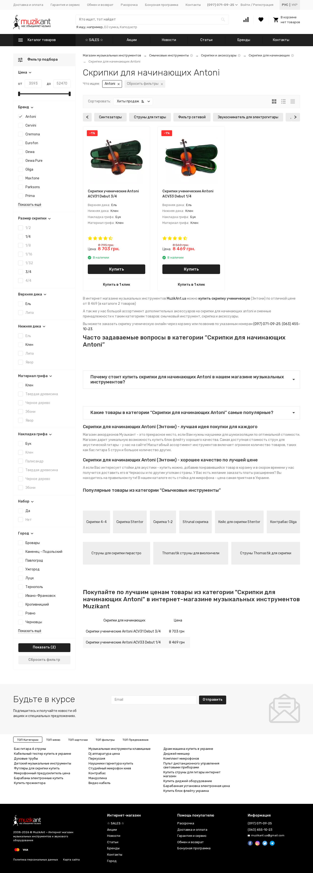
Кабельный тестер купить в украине (42, 753)
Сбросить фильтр (44, 660)
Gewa (29, 152)
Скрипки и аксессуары (218, 55)
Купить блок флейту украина (186, 791)
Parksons (32, 187)
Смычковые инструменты (169, 55)
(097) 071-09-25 (266, 324)
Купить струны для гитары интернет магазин (192, 774)
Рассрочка (129, 5)
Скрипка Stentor (129, 522)
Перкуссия (97, 758)
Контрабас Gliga (283, 522)
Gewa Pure (34, 161)
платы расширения (258, 473)
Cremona (32, 134)
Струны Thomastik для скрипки (265, 553)
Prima (30, 196)
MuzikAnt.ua (176, 298)
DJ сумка (111, 27)
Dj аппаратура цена (104, 753)
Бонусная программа (161, 5)
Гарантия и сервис (65, 5)
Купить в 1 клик (116, 285)
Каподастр (128, 27)
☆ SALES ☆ (94, 40)
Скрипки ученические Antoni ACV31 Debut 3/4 (123, 631)
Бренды (243, 40)
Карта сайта (71, 859)
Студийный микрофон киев (110, 768)
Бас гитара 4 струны (30, 749)
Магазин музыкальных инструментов (112, 55)
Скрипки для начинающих (269, 55)
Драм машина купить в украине (188, 749)
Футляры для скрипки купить (37, 768)
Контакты (193, 5)
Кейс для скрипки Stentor (239, 522)
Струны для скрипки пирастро (116, 553)
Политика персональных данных (35, 859)
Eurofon (31, 143)
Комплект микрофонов (181, 758)
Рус (285, 5)
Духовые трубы (26, 758)
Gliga (29, 169)
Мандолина (98, 778)
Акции (132, 40)
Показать (41, 647)
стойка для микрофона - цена (201, 478)
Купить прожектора (29, 783)
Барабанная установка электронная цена (196, 786)
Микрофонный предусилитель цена (42, 773)
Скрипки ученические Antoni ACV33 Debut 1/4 (123, 642)
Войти (245, 5)
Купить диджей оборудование (187, 781)
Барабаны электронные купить (38, 778)
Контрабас (97, 773)
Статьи (206, 40)
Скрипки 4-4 (96, 522)
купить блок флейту (168, 440)
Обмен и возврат (100, 5)
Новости (169, 40)
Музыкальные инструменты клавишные (120, 749)
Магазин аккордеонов (101, 435)
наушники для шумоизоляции (229, 435)
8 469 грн (177, 642)
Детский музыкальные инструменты (42, 763)
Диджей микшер (176, 753)
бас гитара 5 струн (105, 450)
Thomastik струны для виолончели (190, 553)
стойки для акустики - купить (146, 468)
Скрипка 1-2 (163, 522)
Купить (116, 269)
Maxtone (32, 178)
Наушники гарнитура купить (111, 763)
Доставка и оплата (28, 5)
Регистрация (263, 5)
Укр (294, 5)
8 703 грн (176, 631)
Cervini (30, 125)
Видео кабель (100, 783)
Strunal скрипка (195, 522)
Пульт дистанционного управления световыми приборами (191, 765)
